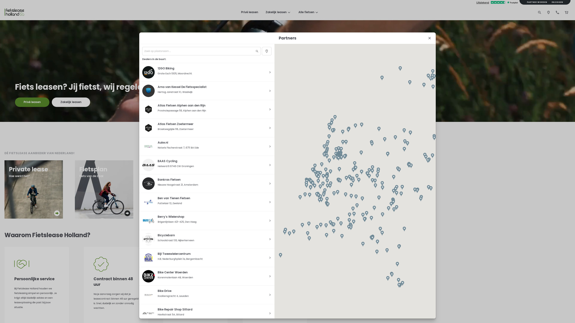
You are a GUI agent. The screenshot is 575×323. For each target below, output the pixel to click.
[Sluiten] (430, 38)
